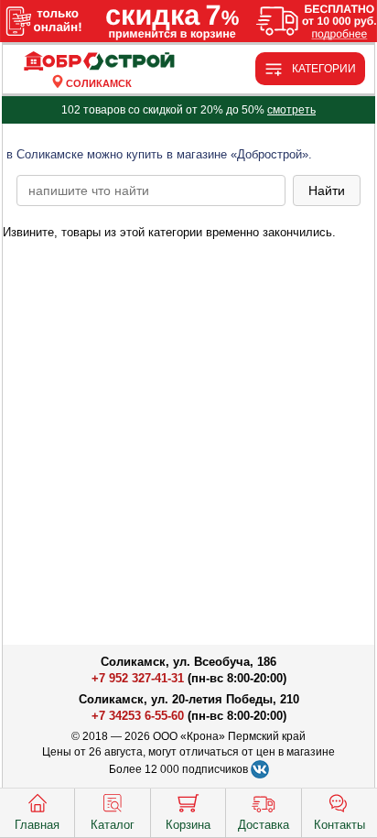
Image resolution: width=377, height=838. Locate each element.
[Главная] (99, 61)
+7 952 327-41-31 (138, 678)
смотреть (291, 109)
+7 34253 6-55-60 (138, 716)
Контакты (339, 825)
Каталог (113, 825)
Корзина (188, 825)
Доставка (263, 825)
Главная (37, 825)
